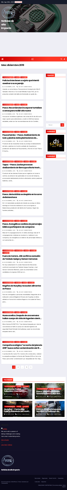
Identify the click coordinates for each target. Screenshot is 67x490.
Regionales (45, 478)
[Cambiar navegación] (32, 59)
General (17, 77)
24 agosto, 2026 (11, 394)
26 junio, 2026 (10, 414)
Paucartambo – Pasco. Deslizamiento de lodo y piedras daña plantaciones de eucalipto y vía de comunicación (21, 138)
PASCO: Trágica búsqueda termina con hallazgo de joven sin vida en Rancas (48, 411)
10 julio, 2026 (42, 396)
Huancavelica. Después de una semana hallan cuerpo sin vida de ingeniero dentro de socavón (21, 318)
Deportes (43, 481)
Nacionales (24, 77)
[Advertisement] (33, 44)
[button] (61, 59)
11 (26, 367)
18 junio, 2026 (42, 414)
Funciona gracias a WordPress (9, 481)
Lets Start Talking (6, 445)
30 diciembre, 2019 (10, 141)
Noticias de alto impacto (10, 470)
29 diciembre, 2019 (10, 262)
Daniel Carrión (18, 161)
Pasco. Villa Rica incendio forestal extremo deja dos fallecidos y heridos (48, 393)
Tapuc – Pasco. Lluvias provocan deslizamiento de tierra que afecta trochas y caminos (22, 167)
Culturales (17, 282)
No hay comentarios (25, 86)
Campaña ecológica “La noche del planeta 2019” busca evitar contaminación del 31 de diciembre (22, 348)
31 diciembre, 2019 (9, 86)
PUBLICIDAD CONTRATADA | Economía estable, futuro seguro (52, 486)
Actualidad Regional (8, 77)
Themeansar (4, 483)
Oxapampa (6, 252)
